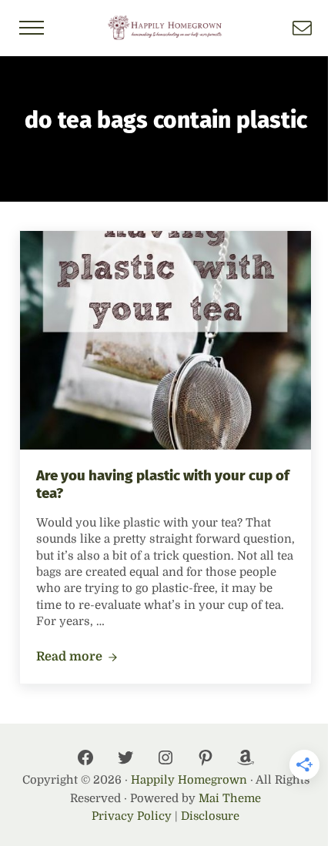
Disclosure (210, 816)
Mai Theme (230, 798)
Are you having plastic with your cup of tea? (162, 484)
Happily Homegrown (189, 780)
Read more (77, 657)
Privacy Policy (132, 816)
